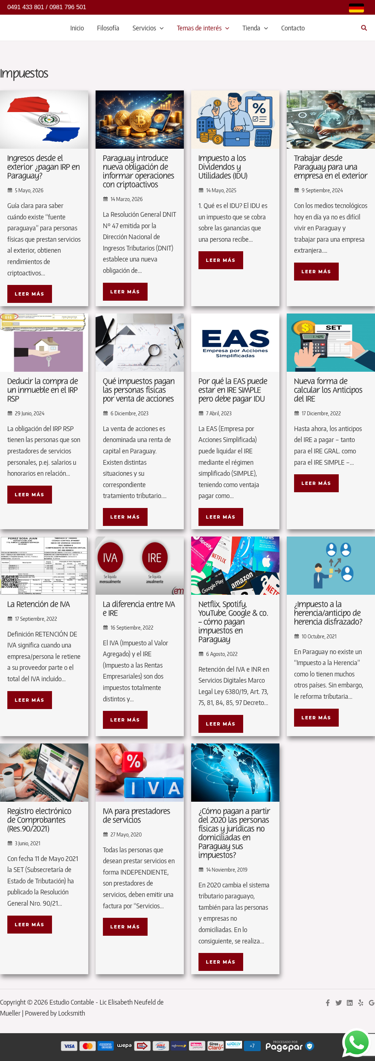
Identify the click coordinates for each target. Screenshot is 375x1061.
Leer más (30, 294)
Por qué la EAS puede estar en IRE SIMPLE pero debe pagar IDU (232, 390)
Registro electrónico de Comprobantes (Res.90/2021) (39, 820)
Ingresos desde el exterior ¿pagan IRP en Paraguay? (43, 167)
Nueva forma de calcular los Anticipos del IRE (328, 390)
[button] (160, 28)
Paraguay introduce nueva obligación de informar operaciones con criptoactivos (138, 171)
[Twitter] (338, 1002)
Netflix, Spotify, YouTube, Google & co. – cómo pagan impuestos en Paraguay (233, 622)
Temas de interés (199, 27)
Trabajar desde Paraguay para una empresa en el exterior (331, 167)
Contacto (293, 27)
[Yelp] (360, 1002)
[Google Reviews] (371, 1002)
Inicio (77, 27)
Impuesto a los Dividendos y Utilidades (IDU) (223, 167)
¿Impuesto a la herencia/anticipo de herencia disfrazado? (328, 613)
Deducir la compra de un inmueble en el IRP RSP (42, 390)
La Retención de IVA (38, 604)
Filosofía (108, 27)
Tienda (251, 27)
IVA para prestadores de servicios (136, 816)
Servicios (144, 27)
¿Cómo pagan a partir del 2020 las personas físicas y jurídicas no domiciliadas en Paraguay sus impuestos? (234, 833)
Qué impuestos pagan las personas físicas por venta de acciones (139, 390)
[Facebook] (327, 1002)
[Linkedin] (349, 1002)
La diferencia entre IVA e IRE (139, 609)
